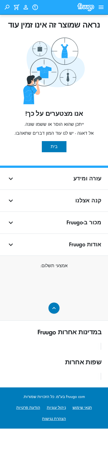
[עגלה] (16, 7)
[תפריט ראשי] (101, 7)
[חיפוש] (7, 7)
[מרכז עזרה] (35, 7)
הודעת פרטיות (28, 407)
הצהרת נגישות (54, 418)
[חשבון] (25, 7)
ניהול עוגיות (56, 407)
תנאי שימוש (82, 407)
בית (54, 146)
